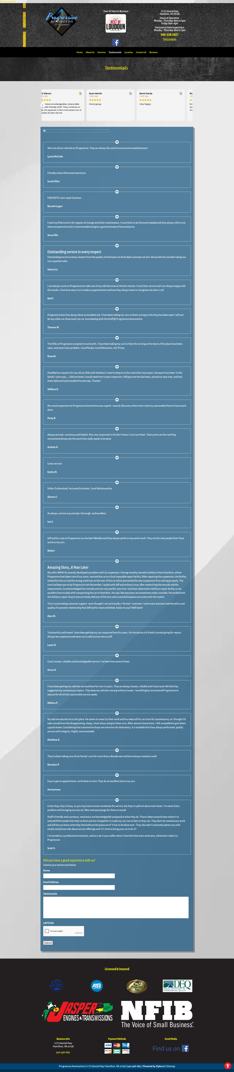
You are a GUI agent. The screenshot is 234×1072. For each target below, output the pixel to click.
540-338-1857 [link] (170, 35)
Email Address (52, 882)
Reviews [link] (153, 53)
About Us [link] (90, 53)
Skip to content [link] (8, 1)
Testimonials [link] (115, 53)
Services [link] (102, 53)
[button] (43, 105)
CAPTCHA (48, 923)
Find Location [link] (169, 39)
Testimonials (51, 893)
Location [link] (128, 53)
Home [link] (80, 53)
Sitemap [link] (170, 1066)
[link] (227, 1065)
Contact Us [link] (141, 53)
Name (47, 870)
